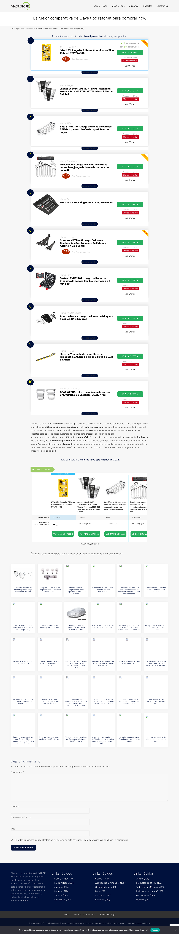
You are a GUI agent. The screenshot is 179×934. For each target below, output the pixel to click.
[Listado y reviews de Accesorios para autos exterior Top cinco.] (76, 612)
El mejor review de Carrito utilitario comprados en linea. (156, 701)
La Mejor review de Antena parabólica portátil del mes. (49, 738)
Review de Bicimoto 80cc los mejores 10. (23, 662)
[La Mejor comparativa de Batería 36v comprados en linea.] (156, 724)
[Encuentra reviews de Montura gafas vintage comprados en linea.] (23, 574)
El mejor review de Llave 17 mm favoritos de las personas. (156, 628)
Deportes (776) (61, 891)
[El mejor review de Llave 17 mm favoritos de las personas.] (156, 612)
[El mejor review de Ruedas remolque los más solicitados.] (103, 574)
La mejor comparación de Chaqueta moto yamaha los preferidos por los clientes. (103, 701)
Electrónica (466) (63, 899)
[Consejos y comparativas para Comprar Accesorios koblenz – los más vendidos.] (129, 612)
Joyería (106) (142, 878)
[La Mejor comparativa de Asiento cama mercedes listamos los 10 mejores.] (156, 648)
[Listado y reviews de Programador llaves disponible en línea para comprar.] (76, 574)
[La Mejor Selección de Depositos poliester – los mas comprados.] (129, 686)
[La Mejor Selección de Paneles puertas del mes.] (49, 612)
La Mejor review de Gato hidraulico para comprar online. (49, 663)
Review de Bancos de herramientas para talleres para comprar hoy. (23, 628)
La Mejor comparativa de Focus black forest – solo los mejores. (23, 701)
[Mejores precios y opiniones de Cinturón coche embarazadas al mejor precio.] (76, 648)
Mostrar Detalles (90, 72)
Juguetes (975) (61, 887)
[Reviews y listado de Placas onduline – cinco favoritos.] (103, 612)
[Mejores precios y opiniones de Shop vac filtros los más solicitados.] (103, 648)
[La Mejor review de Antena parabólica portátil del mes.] (49, 724)
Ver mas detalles (63, 534)
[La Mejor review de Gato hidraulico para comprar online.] (49, 648)
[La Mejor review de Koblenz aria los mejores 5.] (129, 648)
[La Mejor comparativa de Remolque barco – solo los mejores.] (129, 724)
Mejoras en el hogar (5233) (149, 891)
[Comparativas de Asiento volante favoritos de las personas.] (156, 574)
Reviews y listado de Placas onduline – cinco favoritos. (103, 626)
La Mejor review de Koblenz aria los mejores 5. (129, 662)
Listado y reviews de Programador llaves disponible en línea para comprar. (76, 591)
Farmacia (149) (102, 899)
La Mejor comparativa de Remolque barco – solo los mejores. (129, 739)
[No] (175, 930)
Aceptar (155, 930)
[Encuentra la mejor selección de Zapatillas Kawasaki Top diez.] (49, 686)
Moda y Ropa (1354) (64, 883)
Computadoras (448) (105, 887)
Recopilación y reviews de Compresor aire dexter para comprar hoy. (50, 590)
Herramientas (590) (146, 895)
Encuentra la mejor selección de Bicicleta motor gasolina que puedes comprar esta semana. (76, 702)
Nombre (15, 806)
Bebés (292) (101, 891)
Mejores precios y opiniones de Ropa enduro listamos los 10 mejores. (76, 739)
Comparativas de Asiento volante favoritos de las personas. (156, 590)
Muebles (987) (143, 899)
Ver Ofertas (130, 66)
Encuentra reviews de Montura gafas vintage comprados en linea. (23, 590)
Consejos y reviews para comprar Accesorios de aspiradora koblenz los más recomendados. (129, 591)
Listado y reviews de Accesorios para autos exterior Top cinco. (76, 628)
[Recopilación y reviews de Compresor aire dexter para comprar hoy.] (49, 574)
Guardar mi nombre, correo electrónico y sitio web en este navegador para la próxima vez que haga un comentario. (71, 840)
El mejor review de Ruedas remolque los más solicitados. (102, 590)
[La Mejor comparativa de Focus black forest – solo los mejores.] (23, 686)
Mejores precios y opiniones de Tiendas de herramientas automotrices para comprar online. (103, 740)
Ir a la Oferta (130, 52)
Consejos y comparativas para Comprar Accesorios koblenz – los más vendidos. (129, 628)
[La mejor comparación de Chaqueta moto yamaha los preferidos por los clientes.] (103, 686)
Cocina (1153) (102, 878)
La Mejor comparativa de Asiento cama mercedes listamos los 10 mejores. (156, 663)
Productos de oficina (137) (149, 883)
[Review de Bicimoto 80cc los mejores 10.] (23, 648)
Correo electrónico (21, 817)
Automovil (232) (103, 895)
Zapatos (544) (61, 895)
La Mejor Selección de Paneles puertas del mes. (49, 626)
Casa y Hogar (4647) (64, 878)
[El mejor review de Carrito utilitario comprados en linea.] (156, 686)
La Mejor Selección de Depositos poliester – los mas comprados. (129, 701)
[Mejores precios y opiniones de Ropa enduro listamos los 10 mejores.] (76, 724)
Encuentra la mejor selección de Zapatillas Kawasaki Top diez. (50, 701)
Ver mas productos (41, 469)
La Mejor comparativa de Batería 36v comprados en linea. (155, 739)
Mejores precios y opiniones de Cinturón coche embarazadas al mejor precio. (76, 664)
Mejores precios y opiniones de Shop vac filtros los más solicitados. (103, 663)
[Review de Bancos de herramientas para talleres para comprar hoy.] (23, 612)
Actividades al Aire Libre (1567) (110, 883)
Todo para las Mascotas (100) (150, 887)
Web (13, 828)
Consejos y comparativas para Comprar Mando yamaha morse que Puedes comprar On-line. (23, 740)
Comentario (17, 772)
